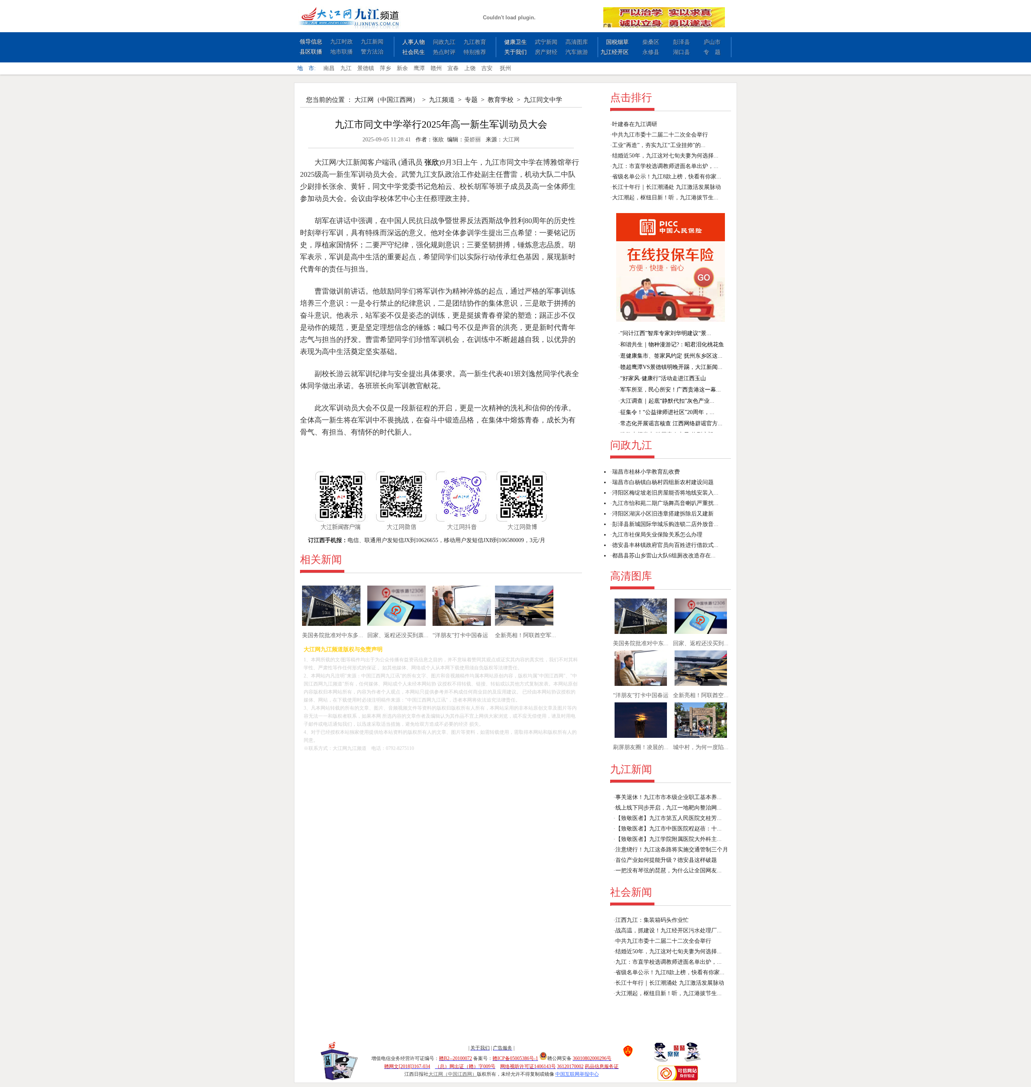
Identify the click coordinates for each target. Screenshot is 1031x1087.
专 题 (712, 52)
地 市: (306, 68)
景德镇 (365, 68)
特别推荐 (475, 52)
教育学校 (500, 99)
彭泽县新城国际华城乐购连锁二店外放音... (665, 524)
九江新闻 (372, 42)
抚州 (505, 68)
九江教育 (475, 42)
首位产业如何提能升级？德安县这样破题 (666, 860)
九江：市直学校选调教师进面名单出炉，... (665, 166)
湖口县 (681, 52)
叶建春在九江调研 (634, 124)
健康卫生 (515, 42)
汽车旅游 (576, 52)
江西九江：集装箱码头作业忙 (652, 920)
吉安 (487, 68)
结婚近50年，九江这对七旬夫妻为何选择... (665, 156)
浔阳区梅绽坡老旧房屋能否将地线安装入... (665, 493)
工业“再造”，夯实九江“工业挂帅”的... (659, 145)
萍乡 (385, 68)
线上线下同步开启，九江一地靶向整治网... (668, 808)
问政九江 (444, 42)
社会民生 (413, 52)
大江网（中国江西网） (386, 99)
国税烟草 (617, 42)
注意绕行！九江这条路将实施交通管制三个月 (671, 850)
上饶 (470, 68)
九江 (346, 68)
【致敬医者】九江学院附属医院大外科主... (668, 839)
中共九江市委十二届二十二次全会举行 (660, 135)
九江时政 (341, 42)
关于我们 (515, 52)
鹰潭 (419, 68)
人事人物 (413, 42)
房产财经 (546, 52)
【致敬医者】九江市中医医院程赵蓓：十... (668, 829)
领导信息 (311, 42)
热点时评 (444, 52)
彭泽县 (681, 42)
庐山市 (712, 42)
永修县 (650, 52)
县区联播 (311, 52)
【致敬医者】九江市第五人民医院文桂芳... (668, 818)
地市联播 (341, 52)
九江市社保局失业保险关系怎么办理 (657, 535)
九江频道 (442, 99)
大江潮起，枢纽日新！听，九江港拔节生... (665, 198)
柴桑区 (650, 42)
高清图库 (576, 42)
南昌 (329, 68)
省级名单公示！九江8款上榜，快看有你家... (666, 177)
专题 (471, 99)
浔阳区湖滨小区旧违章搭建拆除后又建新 (663, 514)
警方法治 (372, 52)
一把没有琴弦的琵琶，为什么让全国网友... (668, 871)
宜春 (453, 68)
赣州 (436, 68)
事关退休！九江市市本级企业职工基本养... (668, 797)
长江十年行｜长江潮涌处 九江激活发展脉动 (666, 187)
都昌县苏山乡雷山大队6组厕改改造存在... (664, 556)
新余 (402, 68)
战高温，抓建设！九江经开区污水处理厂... (668, 931)
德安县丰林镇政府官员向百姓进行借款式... (665, 545)
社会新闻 (631, 892)
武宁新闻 (546, 42)
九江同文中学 (543, 99)
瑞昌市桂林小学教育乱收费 (646, 472)
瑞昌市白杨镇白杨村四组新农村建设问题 (663, 482)
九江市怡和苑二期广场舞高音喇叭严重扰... (665, 503)
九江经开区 (614, 52)
